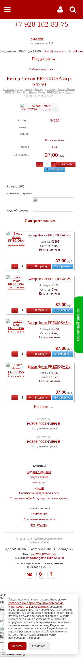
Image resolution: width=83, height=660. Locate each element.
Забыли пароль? (41, 69)
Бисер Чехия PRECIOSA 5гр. (49, 235)
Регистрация (39, 514)
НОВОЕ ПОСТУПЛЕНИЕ (43, 423)
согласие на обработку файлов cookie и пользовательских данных (36, 604)
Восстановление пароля (39, 519)
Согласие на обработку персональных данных (39, 498)
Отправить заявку (12, 654)
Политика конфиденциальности (39, 493)
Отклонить (39, 646)
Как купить (39, 482)
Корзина (36, 38)
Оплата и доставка (39, 471)
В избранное (55, 169)
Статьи (39, 487)
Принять (17, 646)
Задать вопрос (39, 477)
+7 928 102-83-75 (41, 24)
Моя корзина (39, 524)
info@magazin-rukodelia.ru (64, 51)
